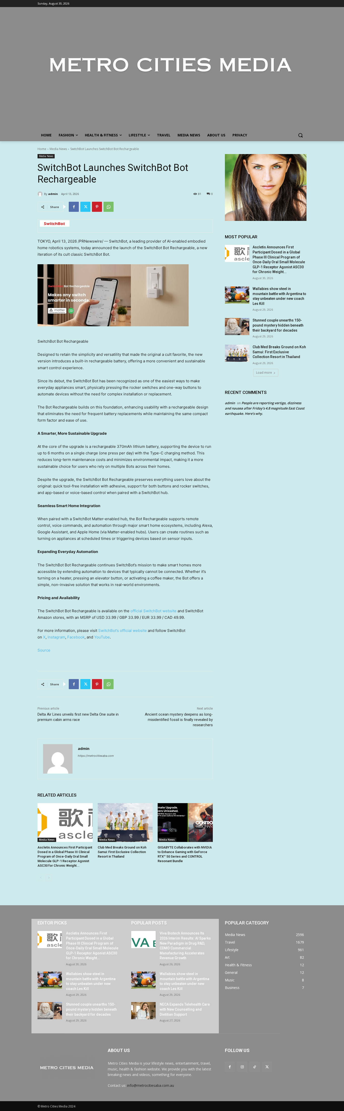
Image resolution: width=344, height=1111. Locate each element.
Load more (264, 372)
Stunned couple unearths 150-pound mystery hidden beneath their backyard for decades (278, 325)
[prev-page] (41, 877)
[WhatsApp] (109, 207)
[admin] (41, 193)
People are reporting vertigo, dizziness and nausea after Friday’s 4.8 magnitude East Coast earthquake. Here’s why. (264, 408)
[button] (300, 135)
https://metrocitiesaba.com (96, 755)
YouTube (102, 637)
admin (53, 194)
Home (42, 149)
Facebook (76, 637)
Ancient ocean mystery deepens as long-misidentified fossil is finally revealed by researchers (179, 719)
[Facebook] (74, 207)
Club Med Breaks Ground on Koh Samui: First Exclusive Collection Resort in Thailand (122, 851)
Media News (58, 149)
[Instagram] (242, 1067)
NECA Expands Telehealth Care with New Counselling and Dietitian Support (185, 1009)
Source (44, 650)
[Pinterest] (97, 207)
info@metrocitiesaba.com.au (150, 1085)
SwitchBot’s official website (122, 630)
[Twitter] (85, 207)
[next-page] (49, 877)
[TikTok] (254, 1067)
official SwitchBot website (153, 610)
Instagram (56, 637)
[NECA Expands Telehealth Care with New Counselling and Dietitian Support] (143, 1010)
